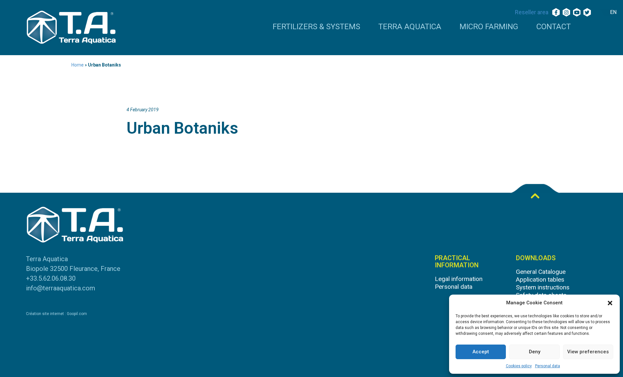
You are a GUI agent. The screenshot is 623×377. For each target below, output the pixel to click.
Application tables (540, 279)
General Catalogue (541, 271)
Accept (480, 352)
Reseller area (531, 12)
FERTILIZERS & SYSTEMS (316, 27)
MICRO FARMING (488, 27)
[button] (610, 303)
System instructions (542, 287)
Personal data (547, 366)
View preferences (588, 352)
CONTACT (553, 27)
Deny (534, 352)
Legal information (459, 279)
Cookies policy (519, 366)
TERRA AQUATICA (409, 27)
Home (77, 64)
